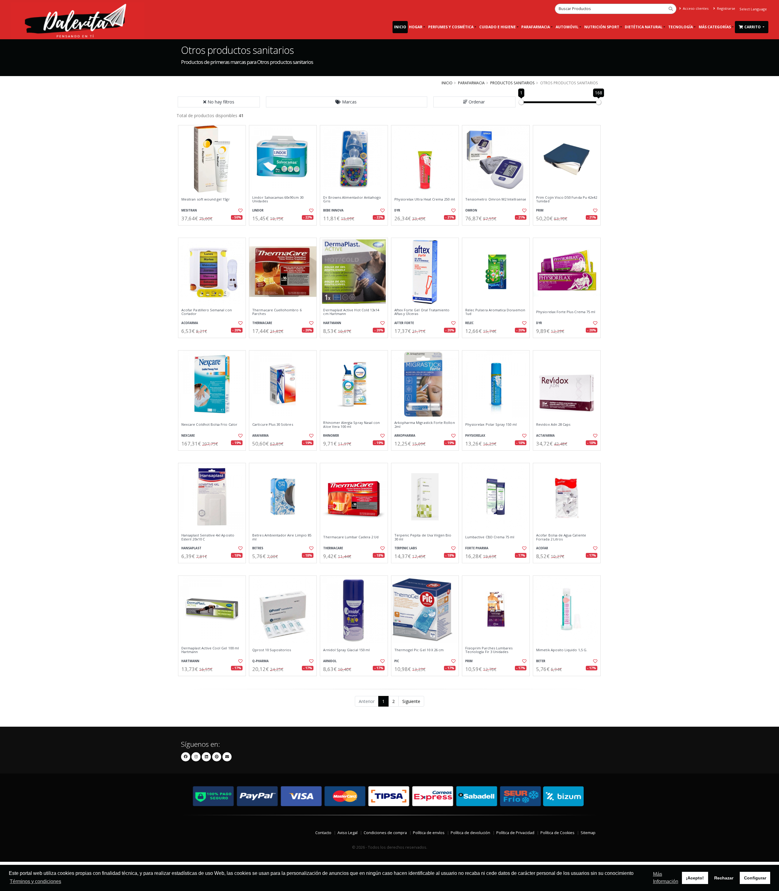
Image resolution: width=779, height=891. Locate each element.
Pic (396, 661)
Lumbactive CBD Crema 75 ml (489, 537)
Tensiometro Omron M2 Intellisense (495, 199)
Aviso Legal (347, 832)
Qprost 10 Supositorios (271, 650)
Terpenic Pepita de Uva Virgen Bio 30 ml (423, 537)
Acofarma (189, 323)
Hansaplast (191, 548)
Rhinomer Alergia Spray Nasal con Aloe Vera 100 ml (351, 424)
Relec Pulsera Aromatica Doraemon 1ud (495, 312)
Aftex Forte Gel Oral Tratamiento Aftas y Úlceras (422, 312)
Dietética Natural (643, 27)
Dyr (397, 210)
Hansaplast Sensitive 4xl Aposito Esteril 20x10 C (207, 537)
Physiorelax (475, 436)
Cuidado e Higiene (497, 27)
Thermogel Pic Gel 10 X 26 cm (419, 650)
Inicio (400, 27)
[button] (346, 101)
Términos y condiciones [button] (35, 881)
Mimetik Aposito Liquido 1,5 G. (561, 650)
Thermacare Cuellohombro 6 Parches (276, 312)
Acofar (542, 548)
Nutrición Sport (601, 27)
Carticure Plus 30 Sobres (272, 424)
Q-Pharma (260, 661)
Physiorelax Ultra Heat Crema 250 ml (424, 199)
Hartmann (332, 323)
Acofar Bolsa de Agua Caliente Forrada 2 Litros (561, 537)
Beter (540, 661)
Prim (539, 210)
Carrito (753, 27)
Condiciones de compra (385, 832)
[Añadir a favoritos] (240, 210)
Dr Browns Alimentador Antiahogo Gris (352, 199)
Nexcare (188, 436)
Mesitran (189, 210)
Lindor (258, 210)
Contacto (323, 832)
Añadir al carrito (214, 230)
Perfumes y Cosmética (450, 27)
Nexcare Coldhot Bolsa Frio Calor (209, 424)
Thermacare (262, 323)
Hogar (415, 27)
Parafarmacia (535, 27)
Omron (471, 210)
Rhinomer (331, 436)
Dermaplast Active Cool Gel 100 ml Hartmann (210, 650)
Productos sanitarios (512, 82)
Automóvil (567, 27)
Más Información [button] (665, 878)
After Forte (404, 323)
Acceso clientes (695, 8)
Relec (469, 323)
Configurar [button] (755, 877)
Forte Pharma (476, 548)
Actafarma (545, 436)
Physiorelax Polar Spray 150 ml (491, 424)
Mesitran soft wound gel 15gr (205, 199)
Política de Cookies (557, 832)
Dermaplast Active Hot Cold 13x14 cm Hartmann (351, 312)
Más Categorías (715, 27)
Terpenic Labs (405, 548)
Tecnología (680, 27)
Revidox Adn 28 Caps (553, 424)
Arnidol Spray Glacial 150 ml (346, 650)
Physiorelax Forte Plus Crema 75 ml (565, 312)
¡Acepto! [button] (695, 877)
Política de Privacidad (515, 832)
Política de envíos (429, 832)
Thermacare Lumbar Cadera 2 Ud (351, 537)
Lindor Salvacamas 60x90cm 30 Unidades (277, 199)
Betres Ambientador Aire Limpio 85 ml (281, 537)
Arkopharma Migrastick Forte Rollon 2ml (424, 424)
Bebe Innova (333, 210)
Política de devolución (470, 832)
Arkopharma (404, 436)
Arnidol (330, 661)
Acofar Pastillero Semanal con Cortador (206, 312)
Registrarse (725, 8)
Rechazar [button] (723, 877)
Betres (257, 548)
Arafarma (260, 436)
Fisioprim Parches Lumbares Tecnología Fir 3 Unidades (488, 650)
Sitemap (588, 832)
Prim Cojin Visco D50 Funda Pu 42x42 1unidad (566, 199)
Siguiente (411, 701)
